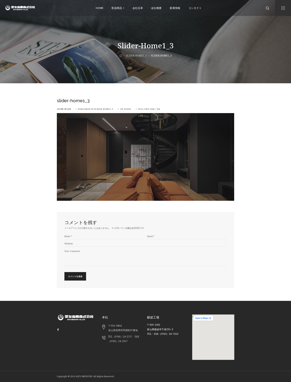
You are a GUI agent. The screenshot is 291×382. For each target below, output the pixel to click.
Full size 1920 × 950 (149, 109)
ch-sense (125, 109)
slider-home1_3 (136, 55)
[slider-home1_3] (145, 115)
